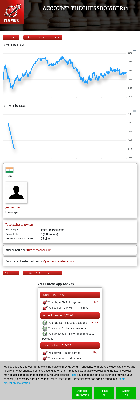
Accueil (11, 37)
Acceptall (126, 393)
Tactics (93, 322)
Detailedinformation (82, 393)
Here (73, 374)
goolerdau (12, 207)
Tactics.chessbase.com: (19, 224)
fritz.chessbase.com (39, 250)
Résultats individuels (42, 37)
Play (95, 301)
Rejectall (104, 393)
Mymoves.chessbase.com (58, 261)
